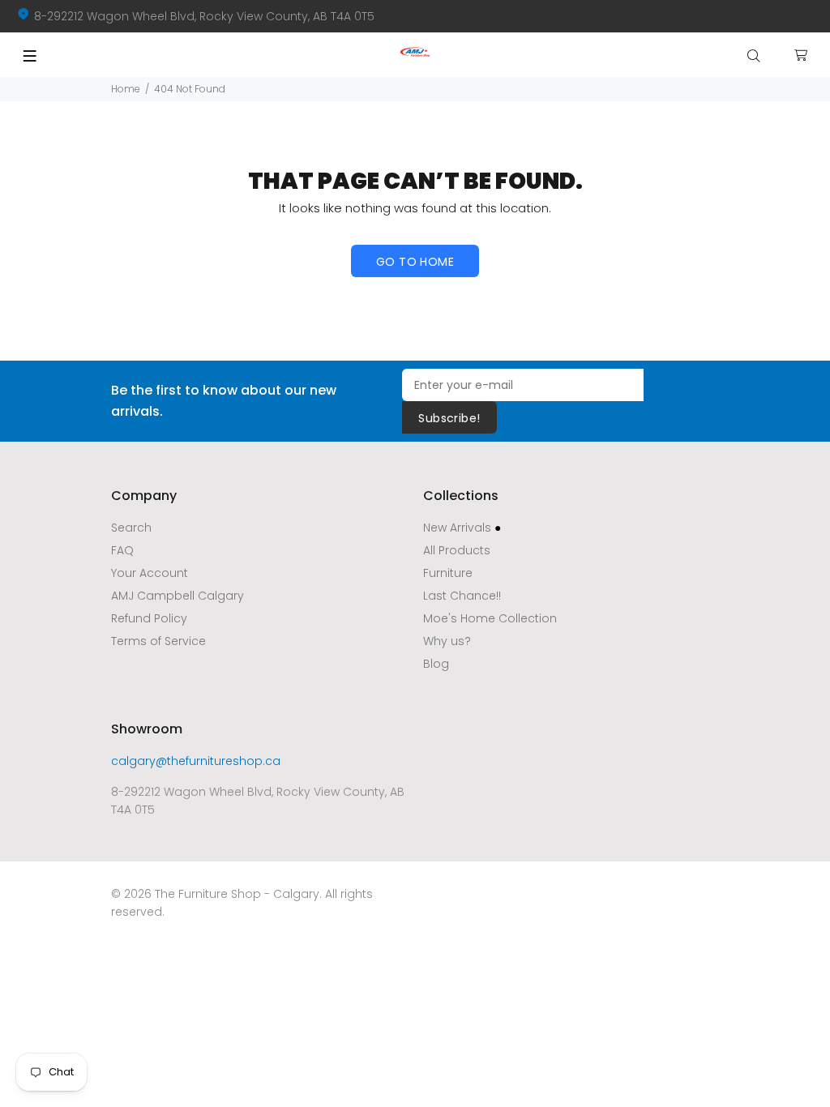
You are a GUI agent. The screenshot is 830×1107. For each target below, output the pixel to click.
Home (125, 89)
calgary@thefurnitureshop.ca (195, 761)
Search (131, 527)
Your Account (149, 573)
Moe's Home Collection (490, 618)
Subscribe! (449, 418)
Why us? (447, 641)
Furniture (448, 573)
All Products (456, 550)
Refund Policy (149, 618)
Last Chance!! (462, 596)
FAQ (122, 550)
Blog (436, 664)
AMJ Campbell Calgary (177, 596)
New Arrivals (462, 527)
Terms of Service (158, 641)
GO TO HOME (415, 262)
